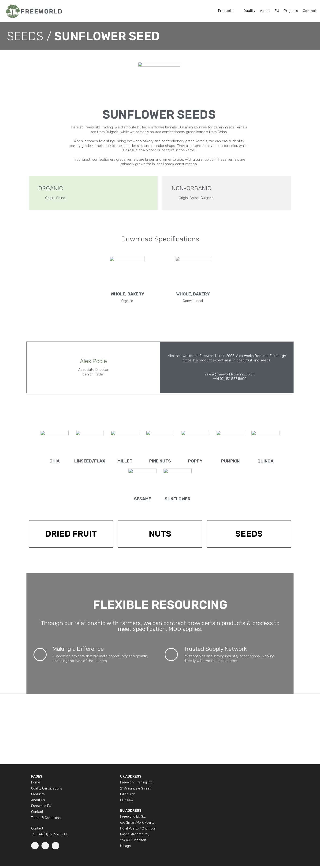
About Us (38, 800)
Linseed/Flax (89, 461)
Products (38, 794)
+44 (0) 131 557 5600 (52, 834)
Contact (37, 812)
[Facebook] (45, 845)
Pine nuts (160, 461)
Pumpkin (230, 461)
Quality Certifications (46, 788)
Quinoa (265, 461)
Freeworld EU (41, 806)
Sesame (142, 499)
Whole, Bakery (127, 294)
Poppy (195, 461)
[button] (29, 36)
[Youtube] (55, 845)
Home (35, 782)
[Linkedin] (35, 845)
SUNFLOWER (177, 499)
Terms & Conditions (46, 818)
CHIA (54, 461)
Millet (124, 461)
